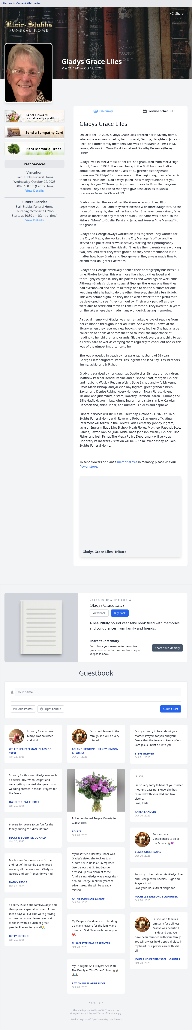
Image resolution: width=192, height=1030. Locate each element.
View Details (34, 191)
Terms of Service (106, 1013)
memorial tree (127, 462)
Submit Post (170, 709)
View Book (99, 613)
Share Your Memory (167, 648)
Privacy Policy (85, 1013)
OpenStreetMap (100, 1019)
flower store (88, 466)
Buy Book (119, 613)
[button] (96, 790)
